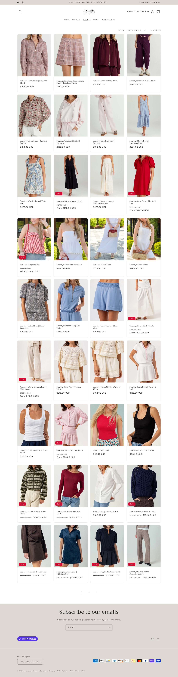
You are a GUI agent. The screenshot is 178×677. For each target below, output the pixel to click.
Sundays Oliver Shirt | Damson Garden (33, 142)
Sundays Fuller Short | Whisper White (106, 388)
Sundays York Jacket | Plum (105, 81)
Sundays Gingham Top (29, 265)
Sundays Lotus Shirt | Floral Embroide (32, 327)
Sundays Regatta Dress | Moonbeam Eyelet (103, 202)
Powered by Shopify (47, 671)
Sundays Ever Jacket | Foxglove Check (33, 82)
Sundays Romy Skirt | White (142, 326)
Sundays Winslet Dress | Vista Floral (33, 202)
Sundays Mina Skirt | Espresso (33, 572)
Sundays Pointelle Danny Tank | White (34, 451)
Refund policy (62, 671)
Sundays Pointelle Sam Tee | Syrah (69, 513)
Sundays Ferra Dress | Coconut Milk (143, 388)
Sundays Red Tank (101, 450)
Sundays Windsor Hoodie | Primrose (68, 142)
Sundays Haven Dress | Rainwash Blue (139, 142)
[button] (20, 11)
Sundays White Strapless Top (69, 265)
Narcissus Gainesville (31, 671)
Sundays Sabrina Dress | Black (69, 201)
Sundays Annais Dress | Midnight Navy (67, 573)
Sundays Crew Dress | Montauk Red (143, 202)
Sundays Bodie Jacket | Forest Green (33, 513)
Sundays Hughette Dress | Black (107, 572)
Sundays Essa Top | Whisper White (69, 388)
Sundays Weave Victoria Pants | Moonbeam (33, 388)
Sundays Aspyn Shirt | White (105, 512)
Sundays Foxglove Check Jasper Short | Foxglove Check (70, 82)
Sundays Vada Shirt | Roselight (70, 450)
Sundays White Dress (139, 265)
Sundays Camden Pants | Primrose (104, 142)
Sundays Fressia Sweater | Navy (143, 512)
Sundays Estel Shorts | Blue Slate (105, 327)
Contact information (77, 671)
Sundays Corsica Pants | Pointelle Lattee (140, 573)
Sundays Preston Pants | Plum (143, 81)
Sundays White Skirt (102, 265)
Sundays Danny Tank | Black (142, 450)
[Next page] (96, 592)
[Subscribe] (109, 627)
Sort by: (121, 30)
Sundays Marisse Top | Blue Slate (68, 327)
